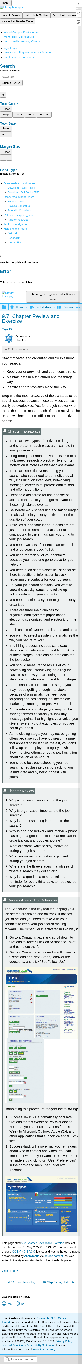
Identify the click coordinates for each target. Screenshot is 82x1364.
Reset (6, 108)
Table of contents (18, 349)
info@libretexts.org (43, 1349)
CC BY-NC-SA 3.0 (23, 1251)
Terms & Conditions (14, 1345)
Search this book (10, 70)
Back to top (8, 1270)
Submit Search (11, 82)
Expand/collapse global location (78, 306)
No (22, 1303)
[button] (14, 237)
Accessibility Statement (41, 1345)
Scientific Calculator (19, 210)
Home (19, 307)
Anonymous (31, 1256)
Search (7, 1359)
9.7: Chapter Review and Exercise (42, 1243)
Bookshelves (43, 307)
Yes (9, 1303)
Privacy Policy (63, 1341)
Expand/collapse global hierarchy (6, 307)
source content (53, 1256)
